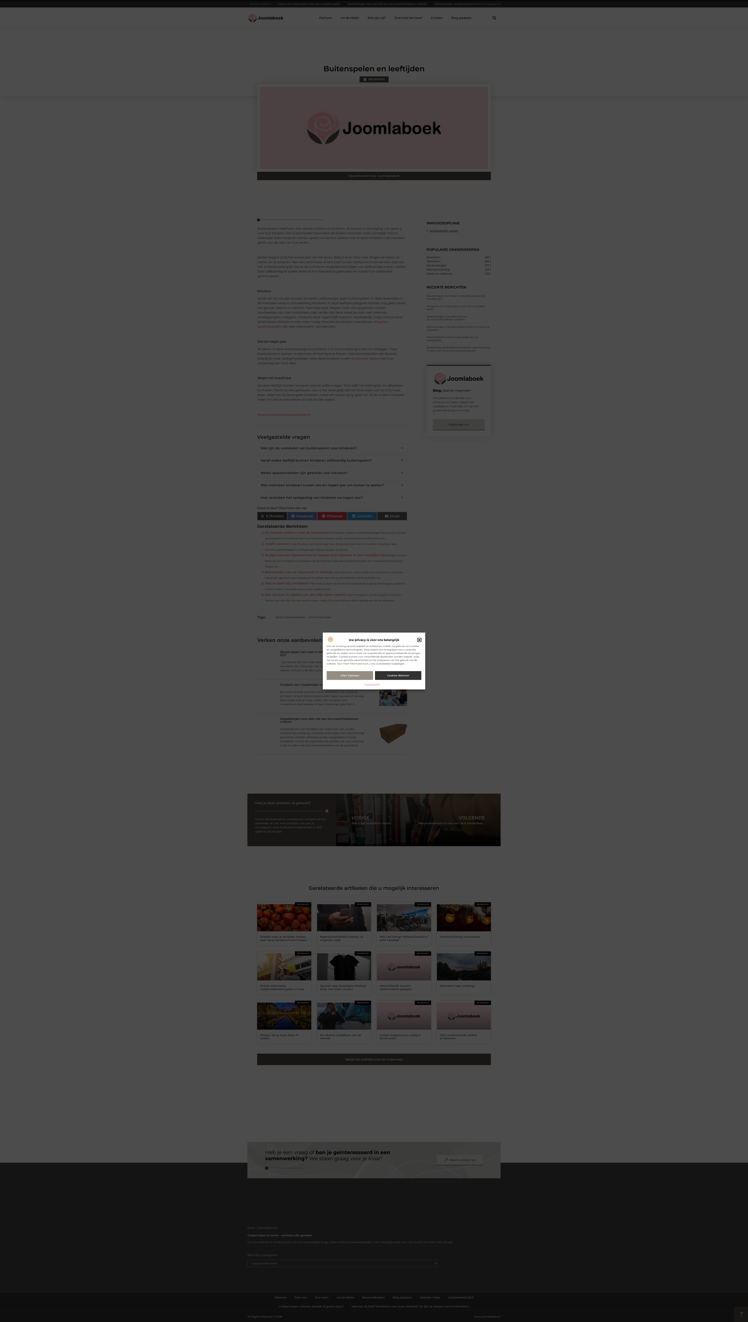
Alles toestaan (349, 675)
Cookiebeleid (372, 684)
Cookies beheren (398, 675)
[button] (419, 640)
